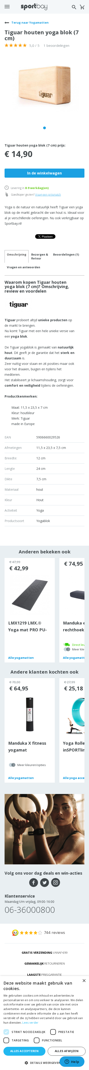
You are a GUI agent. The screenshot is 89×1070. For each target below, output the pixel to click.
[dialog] (44, 1023)
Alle (21, 658)
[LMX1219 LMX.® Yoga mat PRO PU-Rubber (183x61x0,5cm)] (30, 595)
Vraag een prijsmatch (48, 195)
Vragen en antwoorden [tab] (23, 267)
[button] (44, 1062)
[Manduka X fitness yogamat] (30, 715)
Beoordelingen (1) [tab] (66, 254)
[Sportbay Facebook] (33, 882)
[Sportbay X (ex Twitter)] (44, 882)
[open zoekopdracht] (74, 7)
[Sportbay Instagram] (55, 882)
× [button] (84, 981)
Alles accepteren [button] (24, 1051)
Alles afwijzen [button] (67, 1051)
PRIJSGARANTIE (44, 975)
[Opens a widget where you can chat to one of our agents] (71, 1062)
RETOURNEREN (44, 963)
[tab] (39, 256)
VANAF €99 (44, 953)
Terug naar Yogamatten (30, 22)
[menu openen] (7, 6)
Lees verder (30, 1023)
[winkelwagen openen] (82, 7)
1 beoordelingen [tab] (56, 45)
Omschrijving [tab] (16, 254)
